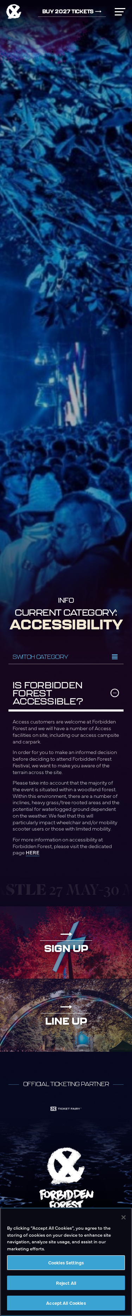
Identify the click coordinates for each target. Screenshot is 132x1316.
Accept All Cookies (66, 1303)
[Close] (123, 1217)
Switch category (40, 657)
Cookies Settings (66, 1262)
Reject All (66, 1282)
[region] (66, 1262)
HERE (32, 852)
